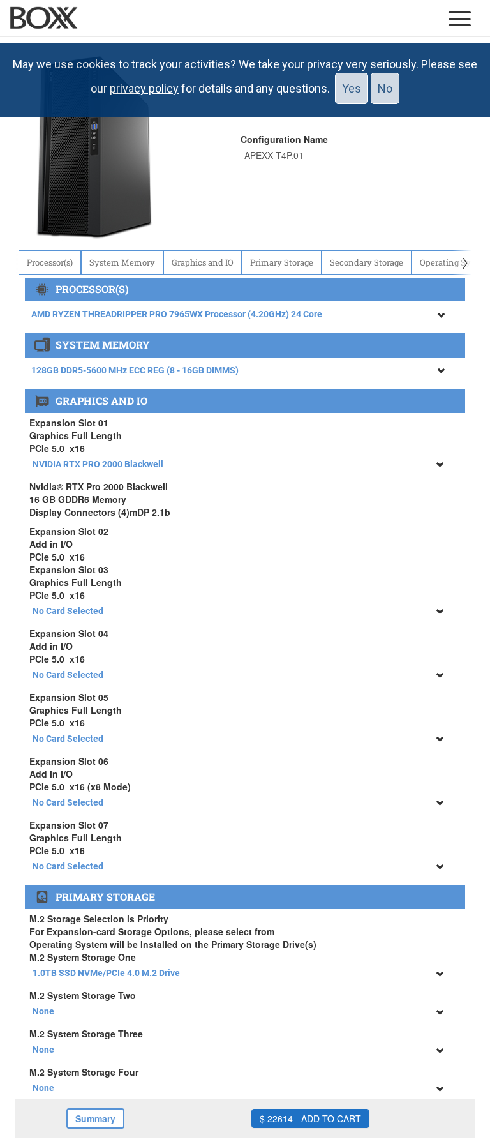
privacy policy (144, 88)
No (385, 88)
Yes (351, 88)
